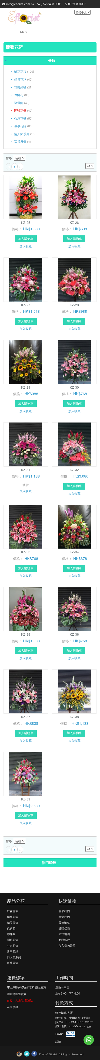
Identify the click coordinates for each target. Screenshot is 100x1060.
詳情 (58, 1042)
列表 (90, 158)
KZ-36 (74, 634)
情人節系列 (24, 134)
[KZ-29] (25, 362)
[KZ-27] (25, 279)
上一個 (9, 166)
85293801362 (76, 4)
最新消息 (64, 922)
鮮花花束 (24, 71)
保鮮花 (21, 95)
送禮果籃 (22, 141)
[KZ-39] (25, 774)
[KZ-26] (74, 197)
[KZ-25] (25, 197)
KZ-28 (74, 305)
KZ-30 (74, 387)
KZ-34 (74, 552)
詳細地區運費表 (17, 994)
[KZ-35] (25, 609)
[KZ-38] (74, 691)
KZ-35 (25, 634)
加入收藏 (26, 246)
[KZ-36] (74, 609)
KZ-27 (25, 305)
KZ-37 (25, 717)
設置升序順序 (29, 158)
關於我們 (64, 917)
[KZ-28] (74, 279)
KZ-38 (74, 717)
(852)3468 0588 (50, 4)
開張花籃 (23, 110)
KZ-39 (25, 799)
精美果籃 (23, 87)
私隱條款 (64, 940)
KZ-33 (25, 552)
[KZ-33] (25, 527)
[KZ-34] (74, 527)
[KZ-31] (25, 444)
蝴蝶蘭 (21, 103)
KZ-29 (25, 387)
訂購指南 (64, 928)
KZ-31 (25, 470)
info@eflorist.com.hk (19, 4)
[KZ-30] (74, 362)
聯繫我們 (64, 911)
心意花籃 (23, 118)
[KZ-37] (25, 691)
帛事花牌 (23, 126)
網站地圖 (64, 934)
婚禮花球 (23, 79)
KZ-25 (25, 222)
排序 (9, 158)
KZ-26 (74, 222)
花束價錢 (12, 1007)
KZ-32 (74, 470)
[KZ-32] (74, 444)
